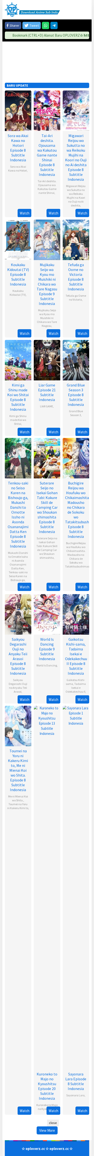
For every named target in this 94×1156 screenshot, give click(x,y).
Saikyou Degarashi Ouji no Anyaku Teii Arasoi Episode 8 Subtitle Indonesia (18, 656)
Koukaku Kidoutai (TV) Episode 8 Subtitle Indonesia (18, 274)
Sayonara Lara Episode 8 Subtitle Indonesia (75, 1081)
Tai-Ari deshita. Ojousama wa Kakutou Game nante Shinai (47, 187)
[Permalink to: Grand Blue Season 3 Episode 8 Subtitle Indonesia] (75, 359)
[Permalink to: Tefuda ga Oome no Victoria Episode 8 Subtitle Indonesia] (75, 239)
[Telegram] (54, 25)
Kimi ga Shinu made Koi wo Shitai (18, 420)
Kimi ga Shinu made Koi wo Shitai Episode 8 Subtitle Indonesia (18, 397)
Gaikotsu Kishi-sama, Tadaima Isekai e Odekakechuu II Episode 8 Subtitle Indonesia (76, 656)
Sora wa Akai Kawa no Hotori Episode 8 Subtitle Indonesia (18, 147)
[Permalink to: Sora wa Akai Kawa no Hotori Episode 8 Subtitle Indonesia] (18, 110)
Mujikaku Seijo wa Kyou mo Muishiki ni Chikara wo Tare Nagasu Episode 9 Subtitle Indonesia (47, 284)
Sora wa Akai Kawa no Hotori (17, 168)
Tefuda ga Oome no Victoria (76, 297)
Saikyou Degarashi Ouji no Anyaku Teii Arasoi (18, 685)
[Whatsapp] (45, 25)
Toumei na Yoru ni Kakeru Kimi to (17, 806)
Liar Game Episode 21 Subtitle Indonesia (47, 392)
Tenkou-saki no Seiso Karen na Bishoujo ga (18, 576)
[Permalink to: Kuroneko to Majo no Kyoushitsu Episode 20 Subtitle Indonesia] (47, 887)
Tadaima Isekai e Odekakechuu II (76, 687)
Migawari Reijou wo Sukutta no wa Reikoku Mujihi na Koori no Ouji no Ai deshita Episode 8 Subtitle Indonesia (76, 157)
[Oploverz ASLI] (32, 9)
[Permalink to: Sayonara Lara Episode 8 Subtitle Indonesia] (75, 887)
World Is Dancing (46, 665)
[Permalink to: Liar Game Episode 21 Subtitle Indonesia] (47, 359)
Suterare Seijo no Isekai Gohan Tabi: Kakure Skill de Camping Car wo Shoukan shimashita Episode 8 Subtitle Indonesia (47, 507)
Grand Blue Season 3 (76, 413)
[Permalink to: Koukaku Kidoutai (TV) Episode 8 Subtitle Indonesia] (18, 239)
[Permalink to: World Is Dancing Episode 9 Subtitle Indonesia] (47, 614)
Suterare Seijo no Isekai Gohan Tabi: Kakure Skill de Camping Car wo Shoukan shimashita (46, 547)
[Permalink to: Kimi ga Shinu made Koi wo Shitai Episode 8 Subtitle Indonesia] (18, 359)
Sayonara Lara (75, 1095)
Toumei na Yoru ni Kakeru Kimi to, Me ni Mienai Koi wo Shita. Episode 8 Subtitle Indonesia (18, 770)
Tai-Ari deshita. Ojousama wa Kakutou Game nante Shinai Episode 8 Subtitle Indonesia (47, 155)
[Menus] (85, 9)
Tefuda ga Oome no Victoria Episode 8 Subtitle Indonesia (76, 276)
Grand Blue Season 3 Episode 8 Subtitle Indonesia (76, 395)
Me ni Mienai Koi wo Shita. (18, 798)
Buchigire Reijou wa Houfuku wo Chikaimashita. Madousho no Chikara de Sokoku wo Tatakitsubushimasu (78, 554)
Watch (24, 213)
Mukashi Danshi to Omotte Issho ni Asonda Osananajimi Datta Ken (18, 560)
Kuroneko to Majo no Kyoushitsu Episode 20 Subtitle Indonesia (47, 1086)
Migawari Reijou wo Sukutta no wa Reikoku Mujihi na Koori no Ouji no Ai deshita (76, 195)
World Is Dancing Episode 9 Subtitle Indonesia (47, 649)
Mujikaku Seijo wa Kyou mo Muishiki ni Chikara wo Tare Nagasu (47, 318)
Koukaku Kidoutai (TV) (18, 292)
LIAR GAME (46, 406)
